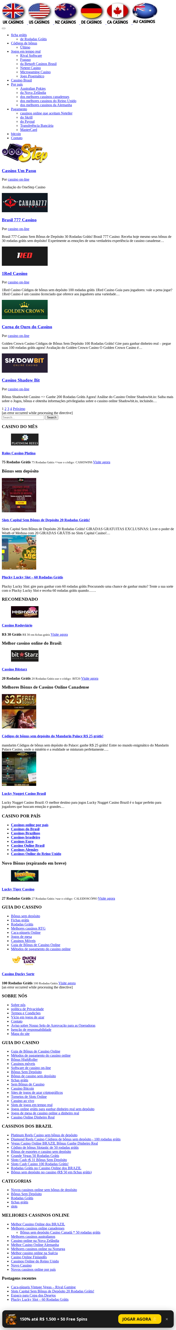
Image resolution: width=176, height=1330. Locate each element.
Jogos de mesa (21, 937)
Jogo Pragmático (32, 76)
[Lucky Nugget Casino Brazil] (19, 785)
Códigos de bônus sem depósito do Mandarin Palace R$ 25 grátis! (52, 736)
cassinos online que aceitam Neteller (46, 113)
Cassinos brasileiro (25, 837)
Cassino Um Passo (19, 170)
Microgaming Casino (35, 72)
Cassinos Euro (22, 841)
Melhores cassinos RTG (28, 928)
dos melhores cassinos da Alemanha (46, 105)
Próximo (19, 409)
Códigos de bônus (24, 43)
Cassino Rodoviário (17, 625)
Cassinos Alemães (24, 850)
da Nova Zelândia (33, 93)
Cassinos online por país (29, 825)
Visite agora (101, 462)
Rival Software (31, 55)
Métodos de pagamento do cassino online (41, 949)
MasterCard (28, 130)
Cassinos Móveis (23, 941)
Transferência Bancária (36, 126)
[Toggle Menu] (4, 28)
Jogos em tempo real (26, 51)
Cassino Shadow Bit (21, 380)
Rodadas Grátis (22, 924)
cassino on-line (18, 179)
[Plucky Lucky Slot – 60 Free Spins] (19, 568)
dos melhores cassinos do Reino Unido (48, 101)
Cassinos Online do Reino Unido (36, 854)
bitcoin (16, 134)
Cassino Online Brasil (27, 845)
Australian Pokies (33, 88)
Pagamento (19, 109)
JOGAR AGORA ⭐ (139, 1319)
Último (25, 47)
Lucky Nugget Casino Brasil (24, 793)
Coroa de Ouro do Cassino (27, 326)
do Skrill (26, 117)
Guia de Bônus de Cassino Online (35, 945)
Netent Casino (30, 68)
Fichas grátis (20, 920)
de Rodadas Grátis (33, 39)
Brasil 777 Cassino (19, 219)
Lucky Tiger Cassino (18, 889)
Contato (16, 138)
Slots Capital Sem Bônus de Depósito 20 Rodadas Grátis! (46, 520)
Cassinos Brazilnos (25, 833)
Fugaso (25, 60)
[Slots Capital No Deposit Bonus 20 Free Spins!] (19, 511)
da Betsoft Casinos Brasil (38, 64)
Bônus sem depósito (25, 916)
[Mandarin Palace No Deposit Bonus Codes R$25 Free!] (19, 727)
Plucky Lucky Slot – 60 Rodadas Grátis (32, 577)
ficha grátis (19, 35)
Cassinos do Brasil (25, 829)
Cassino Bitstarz (14, 669)
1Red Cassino (15, 273)
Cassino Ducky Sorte (18, 974)
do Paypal (27, 121)
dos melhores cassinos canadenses (44, 97)
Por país (17, 84)
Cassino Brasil (21, 80)
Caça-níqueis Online (26, 932)
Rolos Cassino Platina (19, 453)
